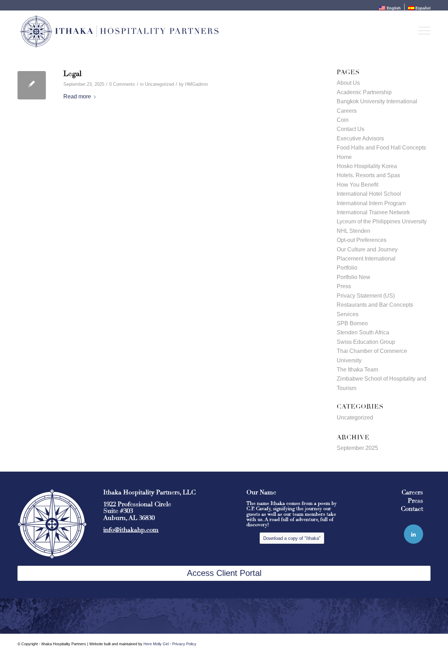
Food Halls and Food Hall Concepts (381, 148)
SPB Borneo (352, 323)
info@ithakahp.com (131, 530)
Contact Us (350, 129)
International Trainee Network (373, 212)
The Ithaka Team (357, 370)
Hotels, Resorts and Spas (368, 175)
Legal (72, 73)
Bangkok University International (377, 101)
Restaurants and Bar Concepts (375, 305)
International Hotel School (369, 194)
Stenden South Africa (363, 332)
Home (344, 157)
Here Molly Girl (156, 644)
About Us (348, 83)
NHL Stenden (353, 231)
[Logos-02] (120, 30)
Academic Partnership (364, 92)
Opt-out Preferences (361, 240)
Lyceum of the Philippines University (382, 221)
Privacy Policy (184, 644)
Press (344, 286)
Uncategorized (159, 84)
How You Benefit (357, 185)
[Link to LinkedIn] (413, 534)
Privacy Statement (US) (366, 296)
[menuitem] (390, 8)
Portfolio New (353, 277)
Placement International (366, 259)
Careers (347, 111)
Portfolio (347, 268)
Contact (412, 509)
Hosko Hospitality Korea (367, 166)
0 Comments (122, 84)
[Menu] (422, 30)
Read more (77, 96)
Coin (343, 120)
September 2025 (357, 448)
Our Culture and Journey (367, 249)
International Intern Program (371, 203)
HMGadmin (196, 84)
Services (347, 314)
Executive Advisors (360, 138)
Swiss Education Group (366, 342)
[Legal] (32, 85)
